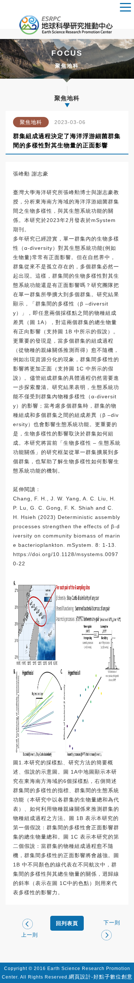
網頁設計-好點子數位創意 (101, 977)
